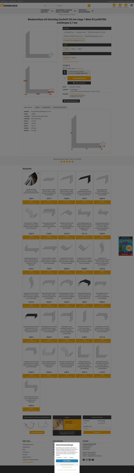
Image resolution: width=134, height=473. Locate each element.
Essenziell (59, 457)
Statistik (71, 457)
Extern (65, 457)
